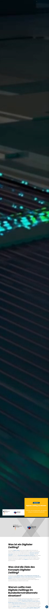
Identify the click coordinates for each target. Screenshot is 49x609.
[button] (37, 1)
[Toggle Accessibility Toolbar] (46, 606)
